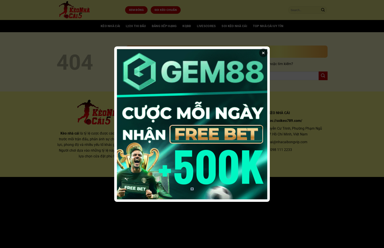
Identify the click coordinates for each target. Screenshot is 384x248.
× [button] (263, 53)
